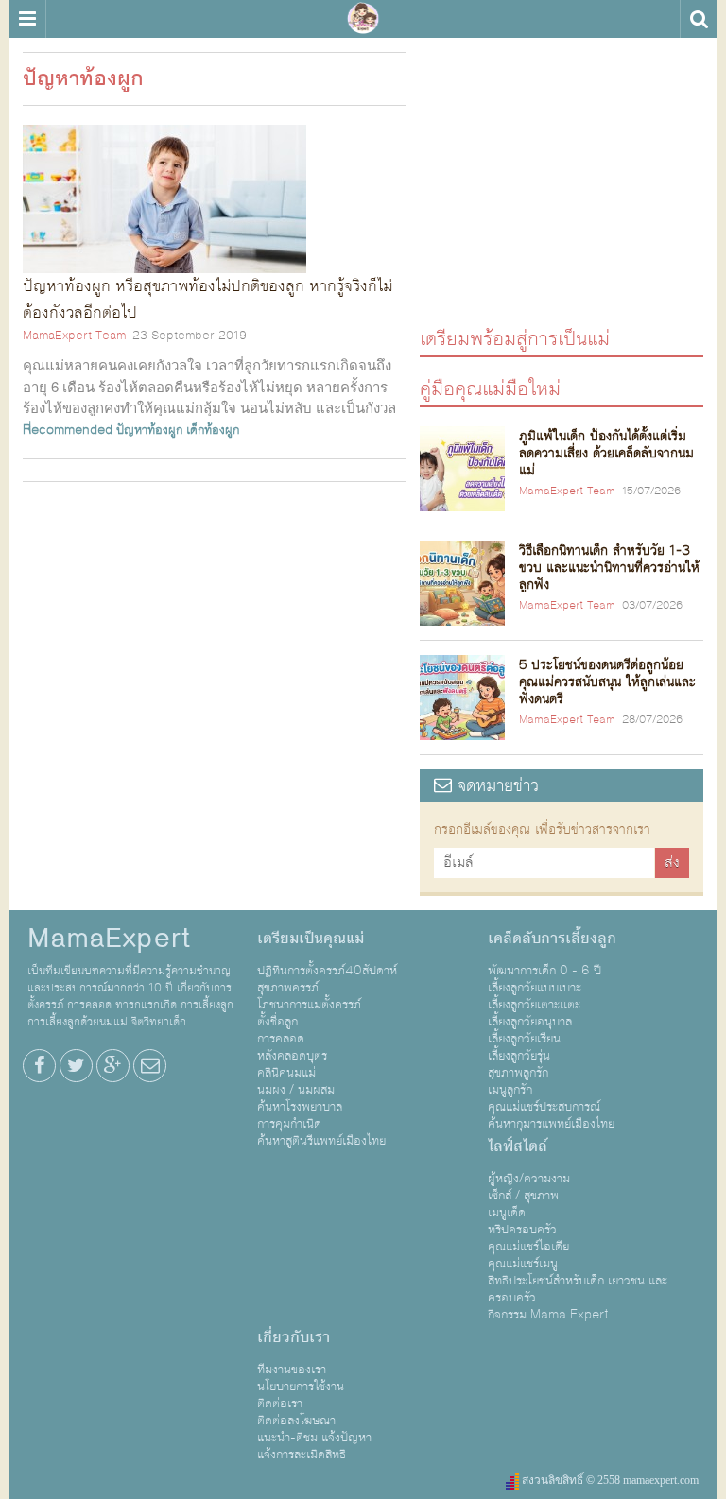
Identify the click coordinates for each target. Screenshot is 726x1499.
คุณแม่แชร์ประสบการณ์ (544, 1106)
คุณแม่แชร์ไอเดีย (528, 1246)
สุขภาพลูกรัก (518, 1072)
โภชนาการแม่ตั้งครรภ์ (309, 1004)
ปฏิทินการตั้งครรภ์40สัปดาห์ (327, 970)
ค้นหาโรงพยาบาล (299, 1106)
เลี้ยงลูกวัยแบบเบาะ (534, 987)
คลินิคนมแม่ (286, 1072)
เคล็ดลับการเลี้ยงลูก (552, 938)
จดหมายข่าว (495, 786)
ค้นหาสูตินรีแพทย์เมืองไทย (321, 1140)
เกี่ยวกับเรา (293, 1337)
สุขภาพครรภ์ (288, 987)
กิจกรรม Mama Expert (548, 1314)
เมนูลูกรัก (510, 1089)
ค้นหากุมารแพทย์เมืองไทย (551, 1123)
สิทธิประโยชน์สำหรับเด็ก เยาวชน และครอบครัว (577, 1289)
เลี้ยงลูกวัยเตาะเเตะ (534, 1004)
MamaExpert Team (74, 335)
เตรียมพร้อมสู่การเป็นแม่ (515, 338)
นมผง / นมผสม (296, 1089)
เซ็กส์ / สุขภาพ (523, 1195)
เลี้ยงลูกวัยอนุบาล (530, 1021)
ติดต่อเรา (279, 1403)
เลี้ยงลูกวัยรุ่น (519, 1055)
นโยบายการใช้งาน (300, 1386)
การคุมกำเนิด (289, 1123)
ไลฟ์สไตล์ (517, 1146)
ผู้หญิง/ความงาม (529, 1178)
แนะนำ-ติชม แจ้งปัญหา (314, 1437)
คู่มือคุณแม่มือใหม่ (490, 388)
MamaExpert (363, 19)
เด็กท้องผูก (212, 430)
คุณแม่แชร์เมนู (523, 1263)
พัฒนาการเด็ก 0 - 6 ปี (544, 970)
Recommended (67, 430)
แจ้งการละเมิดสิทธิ (301, 1454)
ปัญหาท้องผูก (149, 430)
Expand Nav (27, 19)
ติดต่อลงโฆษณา (296, 1420)
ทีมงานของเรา (291, 1369)
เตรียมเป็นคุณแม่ (310, 938)
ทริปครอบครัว (522, 1229)
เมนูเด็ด (507, 1212)
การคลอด (280, 1038)
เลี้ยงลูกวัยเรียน (524, 1038)
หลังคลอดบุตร (292, 1055)
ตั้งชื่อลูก (277, 1021)
